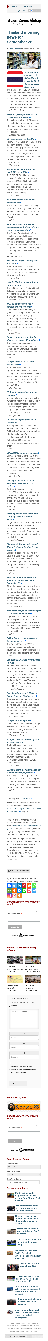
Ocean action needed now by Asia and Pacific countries (28, 1231)
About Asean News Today (21, 6)
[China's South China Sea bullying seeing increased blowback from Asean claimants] (10, 1288)
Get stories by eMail (24, 1328)
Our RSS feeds (31, 1331)
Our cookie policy (24, 1326)
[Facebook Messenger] (19, 890)
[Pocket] (29, 890)
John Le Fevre (15, 49)
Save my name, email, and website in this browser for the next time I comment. (22, 1070)
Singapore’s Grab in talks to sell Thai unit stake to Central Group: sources (22, 547)
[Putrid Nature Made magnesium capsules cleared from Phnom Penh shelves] (10, 1195)
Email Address (15, 913)
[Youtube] (36, 10)
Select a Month (12, 1164)
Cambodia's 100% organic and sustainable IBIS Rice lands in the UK (28, 1278)
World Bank (25, 799)
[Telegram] (34, 890)
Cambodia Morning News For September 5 (32, 969)
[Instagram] (9, 895)
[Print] (14, 890)
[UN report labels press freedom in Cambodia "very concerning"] (11, 1208)
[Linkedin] (19, 885)
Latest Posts (24, 871)
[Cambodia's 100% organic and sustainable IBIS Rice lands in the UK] (11, 1278)
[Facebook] (9, 885)
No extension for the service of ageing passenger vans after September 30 (21, 580)
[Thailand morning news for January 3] (15, 961)
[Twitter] (29, 10)
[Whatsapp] (34, 885)
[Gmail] (14, 895)
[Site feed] (39, 10)
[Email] (9, 890)
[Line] (24, 890)
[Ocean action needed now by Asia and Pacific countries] (11, 1231)
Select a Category (13, 1171)
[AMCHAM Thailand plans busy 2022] (13, 1266)
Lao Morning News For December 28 (31, 988)
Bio (11, 871)
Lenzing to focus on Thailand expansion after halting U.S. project (21, 483)
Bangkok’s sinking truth (18, 721)
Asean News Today (20, 1336)
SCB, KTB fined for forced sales (22, 453)
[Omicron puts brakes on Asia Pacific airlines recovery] (11, 1301)
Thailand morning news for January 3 (15, 969)
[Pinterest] (33, 10)
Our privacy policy (18, 1323)
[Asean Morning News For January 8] (15, 980)
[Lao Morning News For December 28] (33, 980)
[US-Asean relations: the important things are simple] (12, 1242)
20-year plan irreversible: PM (20, 139)
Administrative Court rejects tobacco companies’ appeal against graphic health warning (24, 227)
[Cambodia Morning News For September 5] (33, 961)
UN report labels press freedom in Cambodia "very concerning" (27, 1208)
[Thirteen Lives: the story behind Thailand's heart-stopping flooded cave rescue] (10, 1217)
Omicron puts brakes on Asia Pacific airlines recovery (29, 1301)
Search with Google (14, 1179)
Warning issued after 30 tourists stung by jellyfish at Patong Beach (22, 517)
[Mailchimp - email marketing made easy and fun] (22, 935)
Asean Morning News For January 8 (14, 988)
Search (22, 11)
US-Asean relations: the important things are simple (29, 1242)
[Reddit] (29, 885)
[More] (19, 895)
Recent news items (17, 1188)
